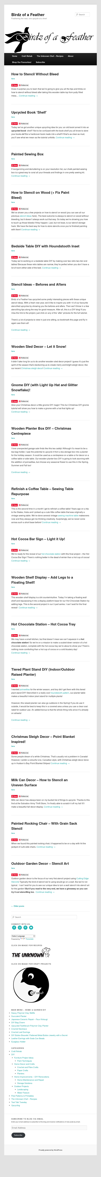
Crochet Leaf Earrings (20, 1032)
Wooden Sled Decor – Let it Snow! (38, 346)
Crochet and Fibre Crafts (27, 1067)
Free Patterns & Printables (22, 1095)
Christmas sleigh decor (32, 368)
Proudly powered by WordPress (50, 1150)
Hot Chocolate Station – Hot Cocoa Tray (43, 624)
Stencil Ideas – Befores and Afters (38, 284)
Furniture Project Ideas (24, 1057)
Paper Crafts (22, 1070)
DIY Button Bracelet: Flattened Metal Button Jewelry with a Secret (39, 1035)
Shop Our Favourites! (21, 62)
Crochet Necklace (19, 1028)
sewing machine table (68, 515)
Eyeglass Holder (18, 1041)
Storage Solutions (24, 1083)
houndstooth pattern (60, 692)
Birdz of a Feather (28, 14)
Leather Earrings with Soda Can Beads (28, 1038)
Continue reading (28, 95)
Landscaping (22, 1089)
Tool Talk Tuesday (19, 1102)
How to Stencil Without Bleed (35, 74)
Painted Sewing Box (27, 154)
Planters (20, 1073)
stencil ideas (26, 215)
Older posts (17, 906)
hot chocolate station (51, 553)
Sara (13, 78)
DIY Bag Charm (18, 1022)
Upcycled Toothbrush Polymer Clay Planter (29, 1025)
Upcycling (15, 1105)
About (70, 56)
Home (14, 56)
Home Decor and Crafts (24, 1064)
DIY (13, 1054)
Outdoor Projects (21, 1086)
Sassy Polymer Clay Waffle (23, 1012)
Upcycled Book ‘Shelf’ (29, 112)
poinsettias (25, 689)
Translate (29, 938)
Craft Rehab (27, 56)
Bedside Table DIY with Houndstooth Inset (45, 246)
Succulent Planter (18, 1016)
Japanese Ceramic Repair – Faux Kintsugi (29, 1019)
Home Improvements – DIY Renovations (31, 1076)
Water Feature (23, 1092)
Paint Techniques (24, 1060)
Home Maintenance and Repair (30, 1079)
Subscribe (40, 62)
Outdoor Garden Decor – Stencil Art (40, 863)
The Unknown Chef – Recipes (50, 56)
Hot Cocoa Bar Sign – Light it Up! (38, 538)
